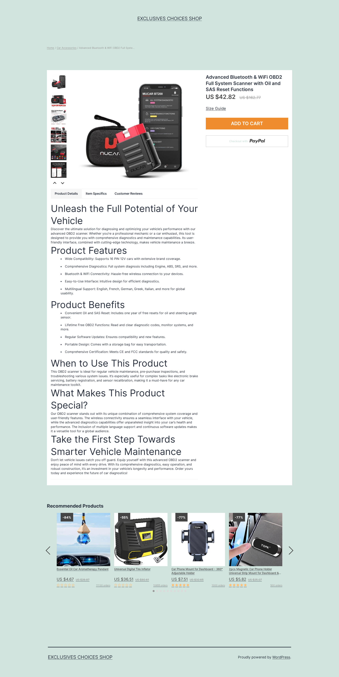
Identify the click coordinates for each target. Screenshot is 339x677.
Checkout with (239, 141)
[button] (63, 183)
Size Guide (216, 108)
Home (50, 47)
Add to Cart (247, 123)
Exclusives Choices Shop (169, 18)
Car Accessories (67, 47)
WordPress (281, 657)
